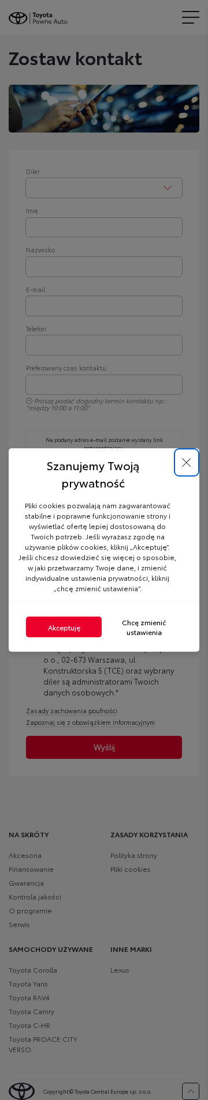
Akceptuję (64, 627)
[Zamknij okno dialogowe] (186, 462)
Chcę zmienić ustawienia (144, 627)
